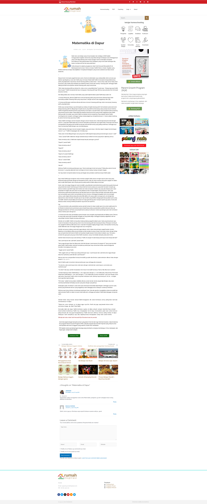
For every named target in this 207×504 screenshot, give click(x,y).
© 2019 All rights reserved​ (65, 502)
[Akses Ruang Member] (60, 2)
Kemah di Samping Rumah (87, 377)
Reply (114, 402)
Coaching (120, 9)
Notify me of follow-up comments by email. (73, 449)
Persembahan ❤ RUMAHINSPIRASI (140, 502)
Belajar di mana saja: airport (108, 361)
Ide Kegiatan (90, 49)
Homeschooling (104, 9)
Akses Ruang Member (68, 2)
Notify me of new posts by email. (70, 451)
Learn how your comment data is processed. (94, 458)
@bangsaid (68, 390)
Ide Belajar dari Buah (85, 361)
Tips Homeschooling (98, 49)
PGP (113, 9)
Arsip (127, 9)
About (135, 9)
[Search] (147, 18)
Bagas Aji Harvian (70, 406)
